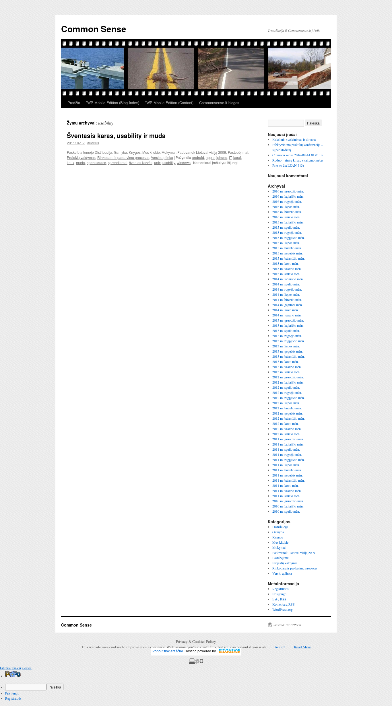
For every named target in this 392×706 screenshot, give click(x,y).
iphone (221, 157)
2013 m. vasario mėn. (287, 366)
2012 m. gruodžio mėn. (288, 377)
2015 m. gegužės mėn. (287, 253)
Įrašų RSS (279, 599)
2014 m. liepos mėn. (286, 294)
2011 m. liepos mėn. (286, 464)
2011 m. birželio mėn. (287, 470)
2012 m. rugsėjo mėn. (287, 392)
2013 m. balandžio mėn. (288, 356)
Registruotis (280, 588)
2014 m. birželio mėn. (287, 299)
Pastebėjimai (238, 152)
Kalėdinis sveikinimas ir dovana (294, 139)
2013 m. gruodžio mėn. (288, 320)
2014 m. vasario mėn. (287, 315)
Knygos (135, 152)
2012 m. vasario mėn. (287, 428)
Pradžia (73, 102)
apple (210, 157)
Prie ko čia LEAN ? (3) (288, 165)
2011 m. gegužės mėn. (287, 475)
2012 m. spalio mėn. (286, 387)
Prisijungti (279, 594)
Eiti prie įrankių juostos (16, 668)
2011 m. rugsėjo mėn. (287, 454)
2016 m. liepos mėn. (286, 206)
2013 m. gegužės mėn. (287, 351)
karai (237, 157)
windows (184, 162)
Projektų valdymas (81, 157)
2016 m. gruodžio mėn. (288, 191)
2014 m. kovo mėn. (285, 310)
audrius (93, 142)
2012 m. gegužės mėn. (287, 413)
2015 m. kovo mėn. (285, 263)
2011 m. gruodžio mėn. (288, 439)
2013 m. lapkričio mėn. (288, 325)
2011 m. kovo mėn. (285, 485)
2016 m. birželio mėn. (287, 211)
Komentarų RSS (283, 604)
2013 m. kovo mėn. (285, 361)
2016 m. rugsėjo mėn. (287, 201)
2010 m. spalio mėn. (286, 511)
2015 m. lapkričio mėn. (288, 222)
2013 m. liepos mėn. (286, 346)
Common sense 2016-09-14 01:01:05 (297, 155)
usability (168, 162)
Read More (302, 646)
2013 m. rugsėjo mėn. (287, 335)
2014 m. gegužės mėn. (287, 304)
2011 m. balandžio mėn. (288, 480)
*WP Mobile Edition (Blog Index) (112, 102)
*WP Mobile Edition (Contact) (169, 102)
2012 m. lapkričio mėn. (288, 382)
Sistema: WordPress (287, 625)
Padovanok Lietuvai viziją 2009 (201, 152)
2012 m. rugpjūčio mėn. (288, 397)
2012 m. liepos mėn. (286, 402)
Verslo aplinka (162, 157)
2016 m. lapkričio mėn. (288, 196)
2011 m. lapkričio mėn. (288, 444)
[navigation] (196, 685)
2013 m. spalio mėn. (286, 330)
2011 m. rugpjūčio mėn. (288, 459)
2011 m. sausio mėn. (286, 495)
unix (157, 162)
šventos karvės (140, 162)
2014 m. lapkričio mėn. (288, 279)
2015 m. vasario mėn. (287, 268)
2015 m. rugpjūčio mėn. (288, 237)
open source (96, 162)
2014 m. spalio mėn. (286, 284)
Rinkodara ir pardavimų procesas (123, 157)
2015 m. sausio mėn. (286, 273)
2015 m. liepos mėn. (286, 242)
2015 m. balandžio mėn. (288, 258)
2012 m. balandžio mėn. (288, 418)
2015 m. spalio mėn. (286, 227)
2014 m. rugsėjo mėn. (287, 289)
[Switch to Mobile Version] (196, 662)
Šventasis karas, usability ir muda (116, 135)
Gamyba (120, 152)
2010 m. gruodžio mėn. (288, 501)
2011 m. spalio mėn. (286, 449)
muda (80, 162)
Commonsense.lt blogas (219, 102)
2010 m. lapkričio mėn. (288, 506)
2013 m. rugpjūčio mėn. (288, 341)
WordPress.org (282, 609)
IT (230, 157)
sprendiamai (117, 162)
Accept (280, 646)
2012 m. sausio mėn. (286, 433)
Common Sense (93, 28)
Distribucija (103, 152)
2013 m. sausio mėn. (286, 371)
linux (70, 162)
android (198, 157)
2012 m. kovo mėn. (285, 423)
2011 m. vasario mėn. (287, 490)
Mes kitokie (151, 152)
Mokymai (169, 152)
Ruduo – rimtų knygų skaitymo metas (297, 160)
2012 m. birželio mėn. (287, 408)
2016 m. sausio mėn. (286, 217)
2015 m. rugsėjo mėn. (287, 232)
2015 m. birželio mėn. (287, 248)
